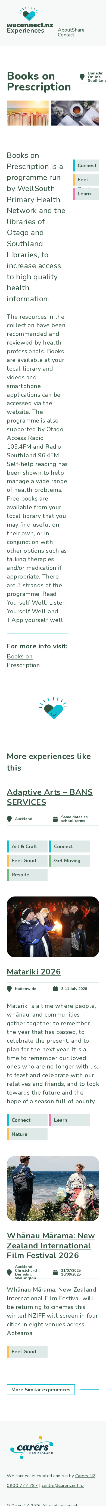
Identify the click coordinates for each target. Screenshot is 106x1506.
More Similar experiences (40, 1389)
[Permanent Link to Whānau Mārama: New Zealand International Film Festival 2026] (53, 1229)
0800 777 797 (22, 1486)
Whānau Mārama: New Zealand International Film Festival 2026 (51, 1245)
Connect (87, 165)
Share (73, 34)
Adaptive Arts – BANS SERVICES (50, 797)
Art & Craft (24, 846)
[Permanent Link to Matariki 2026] (53, 965)
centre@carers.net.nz (63, 1486)
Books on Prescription (24, 660)
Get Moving (67, 860)
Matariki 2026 (34, 971)
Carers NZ (85, 1476)
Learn (84, 193)
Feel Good (84, 181)
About (66, 29)
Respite (20, 874)
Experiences (25, 30)
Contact (75, 39)
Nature (19, 1134)
